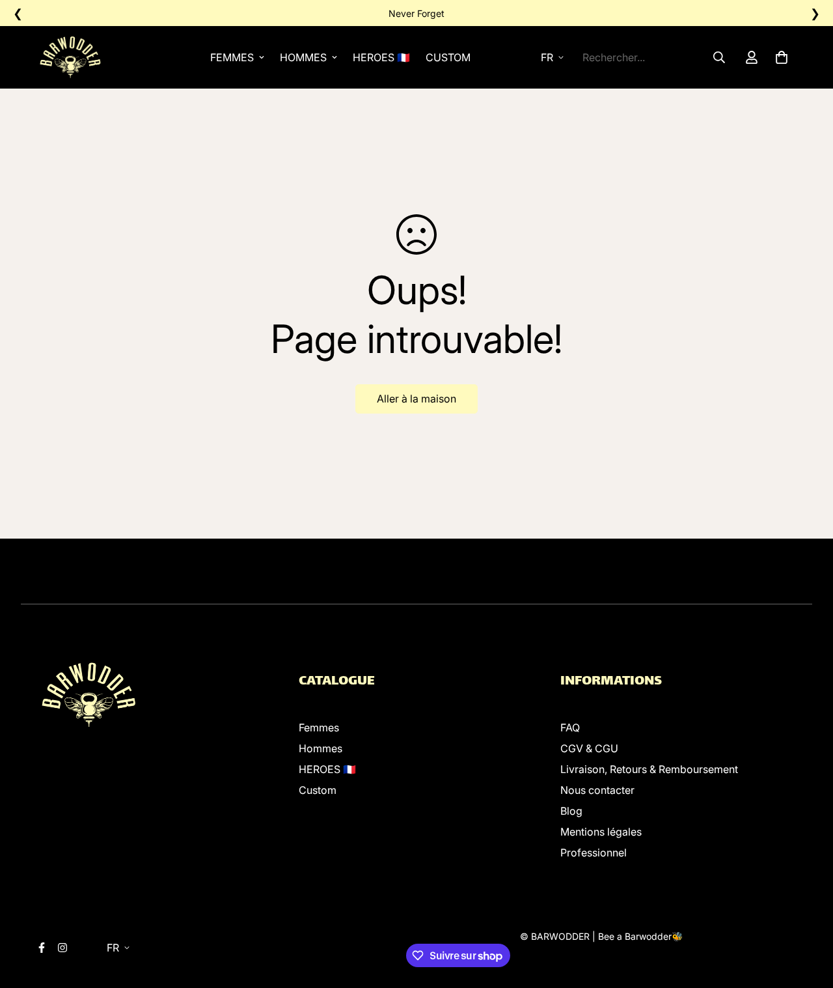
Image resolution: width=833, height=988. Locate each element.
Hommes (303, 57)
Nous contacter (597, 790)
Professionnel (593, 852)
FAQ (570, 727)
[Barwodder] (72, 57)
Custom (448, 57)
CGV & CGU (589, 748)
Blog (571, 810)
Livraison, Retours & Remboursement (649, 769)
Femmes (232, 57)
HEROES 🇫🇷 (381, 57)
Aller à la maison (416, 398)
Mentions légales (601, 831)
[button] (779, 57)
